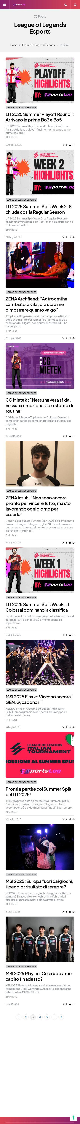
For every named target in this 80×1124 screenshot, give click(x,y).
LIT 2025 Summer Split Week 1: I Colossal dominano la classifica (37, 607)
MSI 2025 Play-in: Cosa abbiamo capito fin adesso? (39, 976)
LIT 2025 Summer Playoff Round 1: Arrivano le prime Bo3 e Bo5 (40, 116)
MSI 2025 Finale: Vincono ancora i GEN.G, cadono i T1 (39, 699)
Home (13, 44)
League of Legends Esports (38, 44)
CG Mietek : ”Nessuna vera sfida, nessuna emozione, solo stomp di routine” (39, 405)
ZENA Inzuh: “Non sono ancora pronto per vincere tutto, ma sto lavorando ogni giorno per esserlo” (38, 506)
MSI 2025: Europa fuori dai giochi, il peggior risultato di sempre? (39, 883)
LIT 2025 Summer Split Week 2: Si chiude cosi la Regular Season (39, 209)
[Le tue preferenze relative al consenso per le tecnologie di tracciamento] (73, 1117)
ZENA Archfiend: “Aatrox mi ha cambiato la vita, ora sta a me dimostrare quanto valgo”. (36, 304)
